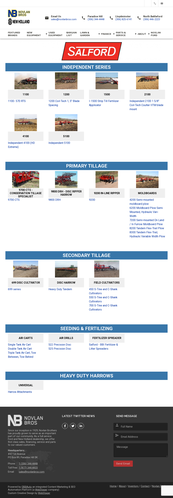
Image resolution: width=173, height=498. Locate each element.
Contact (145, 486)
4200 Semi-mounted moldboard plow (142, 201)
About (142, 34)
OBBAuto (27, 486)
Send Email (123, 463)
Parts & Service (121, 34)
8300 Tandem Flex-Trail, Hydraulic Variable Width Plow (147, 234)
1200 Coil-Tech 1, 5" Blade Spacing (64, 103)
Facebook (141, 3)
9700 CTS (14, 199)
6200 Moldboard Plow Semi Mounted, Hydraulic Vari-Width (146, 212)
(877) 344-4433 (154, 3)
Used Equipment (55, 34)
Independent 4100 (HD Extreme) (21, 145)
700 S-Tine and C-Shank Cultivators (103, 307)
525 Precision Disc (59, 348)
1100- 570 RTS (17, 101)
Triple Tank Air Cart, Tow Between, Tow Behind (22, 354)
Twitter (147, 3)
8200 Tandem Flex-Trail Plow (147, 228)
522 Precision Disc (59, 344)
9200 (92, 199)
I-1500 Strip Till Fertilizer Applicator (104, 103)
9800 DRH (54, 199)
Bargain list (71, 34)
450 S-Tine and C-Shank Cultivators (103, 291)
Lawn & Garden (85, 34)
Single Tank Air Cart (19, 344)
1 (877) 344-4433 (28, 467)
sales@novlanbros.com (161, 3)
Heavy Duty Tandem (60, 289)
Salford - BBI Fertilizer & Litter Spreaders (103, 346)
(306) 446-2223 (151, 19)
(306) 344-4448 (96, 19)
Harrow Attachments (20, 391)
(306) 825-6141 (123, 19)
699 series (14, 289)
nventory (134, 486)
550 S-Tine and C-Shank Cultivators (103, 299)
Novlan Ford (156, 34)
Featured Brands (14, 34)
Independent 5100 (59, 142)
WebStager (41, 489)
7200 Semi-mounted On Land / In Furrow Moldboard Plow (147, 222)
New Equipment (34, 34)
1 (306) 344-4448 (28, 463)
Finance (106, 34)
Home (113, 486)
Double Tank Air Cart (20, 348)
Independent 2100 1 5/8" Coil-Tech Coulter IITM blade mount (146, 105)
